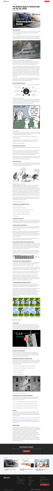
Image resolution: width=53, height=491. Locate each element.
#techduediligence (20, 419)
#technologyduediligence (35, 419)
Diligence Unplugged (38, 489)
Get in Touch (47, 1)
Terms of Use (47, 489)
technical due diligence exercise (20, 103)
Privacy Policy (44, 489)
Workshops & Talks (31, 480)
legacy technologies (34, 198)
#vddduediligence (35, 421)
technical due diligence (28, 37)
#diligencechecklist (16, 421)
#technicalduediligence (27, 419)
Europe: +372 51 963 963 (21, 483)
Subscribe (44, 484)
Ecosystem (30, 482)
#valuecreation (15, 422)
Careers (30, 483)
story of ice (17, 325)
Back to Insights (15, 4)
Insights (32, 1)
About (29, 1)
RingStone (17, 428)
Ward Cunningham (16, 61)
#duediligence (15, 419)
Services (22, 1)
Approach (25, 1)
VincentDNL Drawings (20, 143)
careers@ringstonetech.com (21, 480)
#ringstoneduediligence (28, 421)
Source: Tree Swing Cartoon (17, 320)
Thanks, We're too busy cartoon (20, 201)
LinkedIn (33, 489)
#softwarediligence (22, 421)
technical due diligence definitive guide (23, 417)
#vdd (39, 421)
